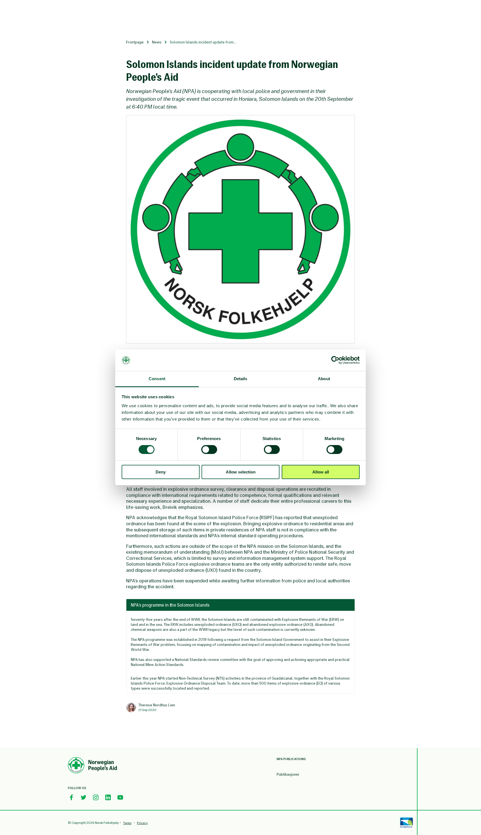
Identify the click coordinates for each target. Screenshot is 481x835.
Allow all (320, 472)
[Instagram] (95, 797)
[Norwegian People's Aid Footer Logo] (92, 766)
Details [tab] (240, 378)
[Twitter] (83, 797)
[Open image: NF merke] (240, 229)
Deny (161, 472)
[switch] (209, 449)
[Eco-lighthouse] (406, 822)
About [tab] (324, 378)
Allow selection (241, 472)
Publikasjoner (288, 774)
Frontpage (135, 42)
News (156, 42)
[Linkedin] (108, 797)
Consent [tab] (157, 378)
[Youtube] (120, 797)
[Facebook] (71, 797)
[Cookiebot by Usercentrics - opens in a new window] (335, 360)
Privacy (142, 823)
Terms (127, 823)
